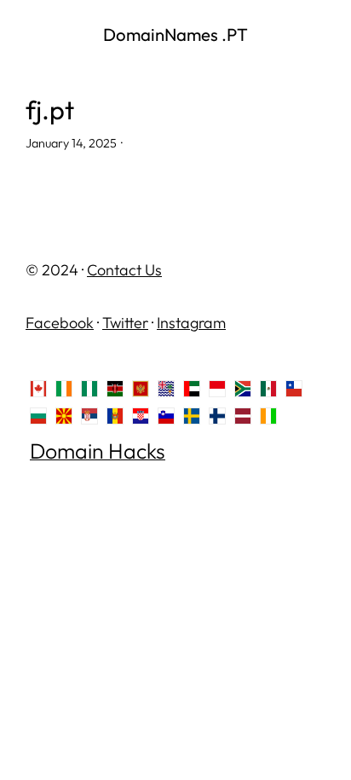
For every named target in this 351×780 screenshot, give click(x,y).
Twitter (125, 322)
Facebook (60, 322)
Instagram (191, 322)
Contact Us (124, 270)
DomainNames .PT (175, 34)
